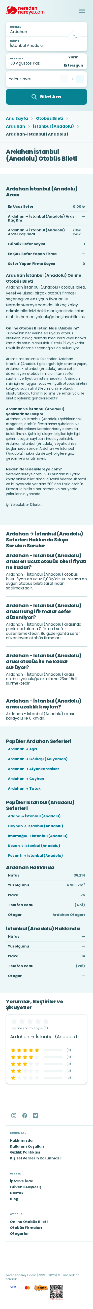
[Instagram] (14, 1116)
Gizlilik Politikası (25, 1152)
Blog (14, 1198)
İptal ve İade (21, 1181)
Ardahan (15, 126)
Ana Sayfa (17, 118)
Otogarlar (19, 1233)
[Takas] (75, 36)
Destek (17, 1192)
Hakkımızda (21, 1140)
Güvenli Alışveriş (25, 1187)
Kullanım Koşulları (27, 1146)
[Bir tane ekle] (80, 79)
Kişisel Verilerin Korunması (35, 1158)
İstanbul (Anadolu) (53, 126)
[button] (82, 11)
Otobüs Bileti (49, 118)
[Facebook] (25, 1116)
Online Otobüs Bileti (29, 1221)
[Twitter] (36, 1116)
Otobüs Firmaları (26, 1227)
